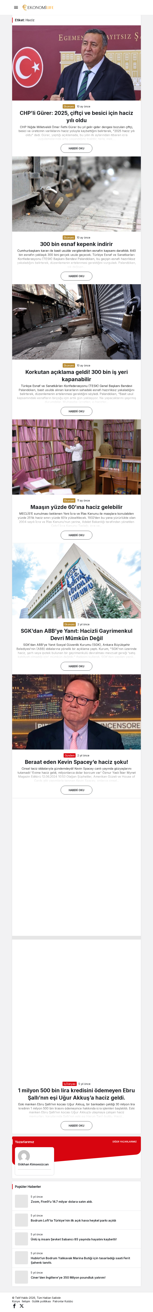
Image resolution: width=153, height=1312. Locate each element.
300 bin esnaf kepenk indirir (76, 244)
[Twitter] (21, 1305)
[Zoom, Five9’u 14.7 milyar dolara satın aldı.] (76, 1201)
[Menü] (16, 7)
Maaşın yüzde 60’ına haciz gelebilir (76, 507)
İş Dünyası (70, 1083)
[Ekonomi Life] (38, 7)
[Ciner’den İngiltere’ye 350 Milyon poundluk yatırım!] (76, 1277)
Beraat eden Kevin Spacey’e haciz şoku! (76, 762)
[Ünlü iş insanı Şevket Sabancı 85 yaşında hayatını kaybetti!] (76, 1239)
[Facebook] (14, 1305)
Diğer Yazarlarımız (125, 1141)
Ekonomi (69, 106)
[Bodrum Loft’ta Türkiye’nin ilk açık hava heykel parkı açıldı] (76, 1220)
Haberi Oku (76, 148)
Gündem (70, 755)
